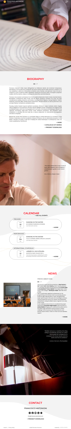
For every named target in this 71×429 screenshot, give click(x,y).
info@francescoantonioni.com (35, 416)
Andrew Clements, (58, 341)
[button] (66, 1)
